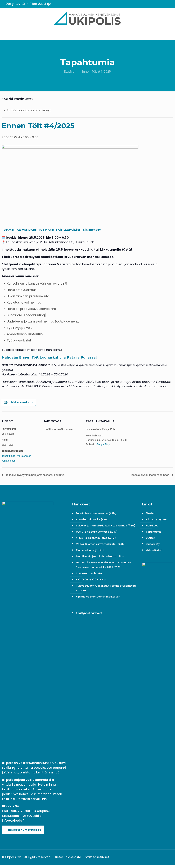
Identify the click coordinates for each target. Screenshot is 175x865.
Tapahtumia (153, 531)
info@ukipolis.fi (13, 821)
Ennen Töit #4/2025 (96, 72)
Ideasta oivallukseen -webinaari (150, 475)
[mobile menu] (3, 35)
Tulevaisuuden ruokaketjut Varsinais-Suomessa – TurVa (106, 588)
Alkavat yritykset (156, 519)
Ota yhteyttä (15, 4)
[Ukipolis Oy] (87, 19)
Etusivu (69, 72)
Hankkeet (152, 525)
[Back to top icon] (169, 856)
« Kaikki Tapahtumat (17, 99)
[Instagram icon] (167, 4)
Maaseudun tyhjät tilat (90, 550)
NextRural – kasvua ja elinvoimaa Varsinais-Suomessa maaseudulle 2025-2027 (103, 565)
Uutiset (150, 538)
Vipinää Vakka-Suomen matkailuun (98, 596)
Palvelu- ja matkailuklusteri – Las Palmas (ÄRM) (105, 525)
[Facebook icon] (158, 4)
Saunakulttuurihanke (89, 573)
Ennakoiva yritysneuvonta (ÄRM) (96, 513)
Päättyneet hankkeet (89, 613)
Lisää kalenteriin (19, 402)
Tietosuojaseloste (68, 857)
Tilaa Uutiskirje (40, 4)
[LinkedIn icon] (163, 4)
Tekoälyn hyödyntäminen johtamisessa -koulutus (34, 475)
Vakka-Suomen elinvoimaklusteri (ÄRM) (100, 544)
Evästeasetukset (96, 857)
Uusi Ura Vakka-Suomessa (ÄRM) (97, 531)
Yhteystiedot (154, 550)
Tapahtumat (8, 455)
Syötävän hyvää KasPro (91, 579)
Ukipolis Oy (153, 544)
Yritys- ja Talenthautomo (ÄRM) (96, 538)
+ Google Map (102, 444)
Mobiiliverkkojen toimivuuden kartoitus (100, 556)
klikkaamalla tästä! (116, 249)
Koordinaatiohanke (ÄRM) (92, 519)
